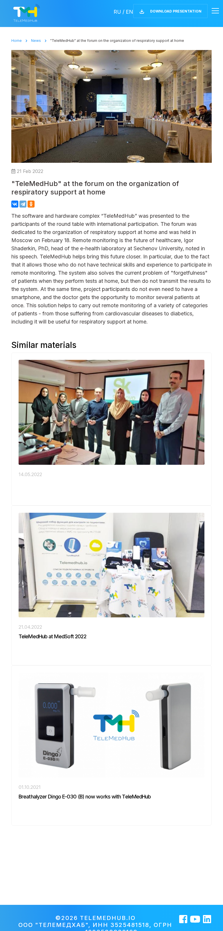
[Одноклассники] (31, 204)
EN (129, 12)
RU (117, 12)
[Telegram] (22, 204)
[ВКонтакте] (14, 204)
